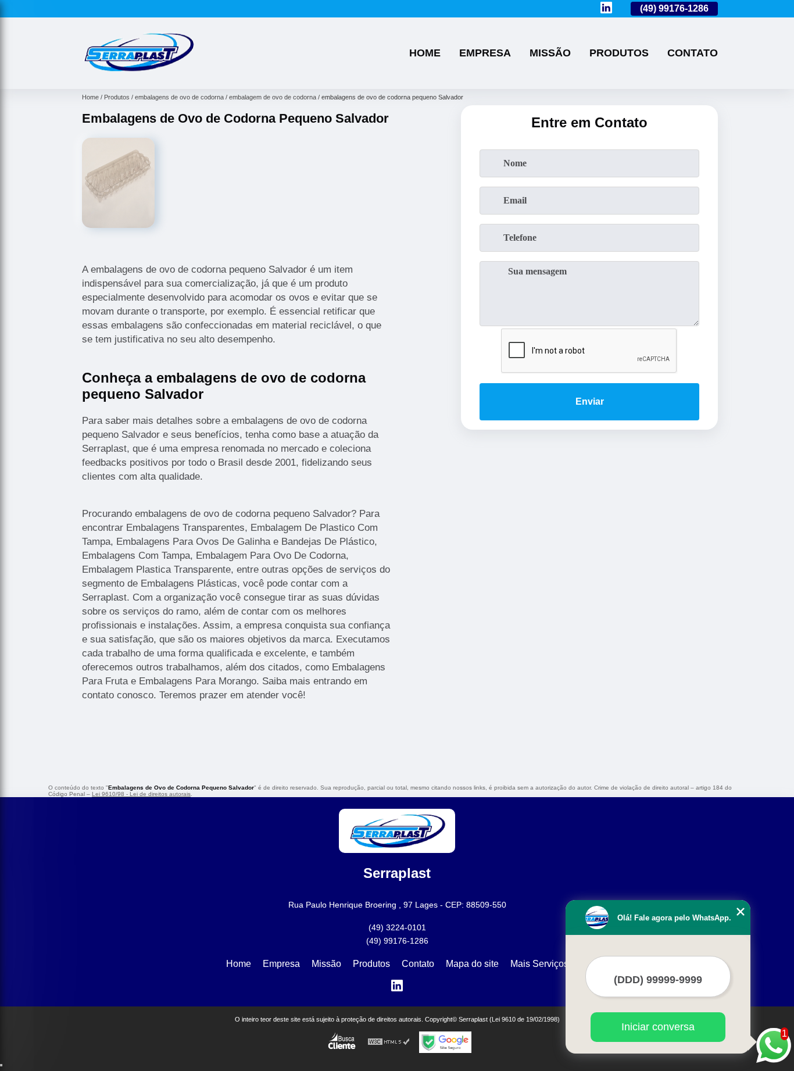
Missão (550, 53)
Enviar (589, 401)
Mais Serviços (539, 964)
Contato (692, 53)
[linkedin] (606, 8)
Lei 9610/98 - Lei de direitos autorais (141, 794)
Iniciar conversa (658, 1027)
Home (425, 53)
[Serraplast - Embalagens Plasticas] (138, 74)
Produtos (619, 53)
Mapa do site (472, 964)
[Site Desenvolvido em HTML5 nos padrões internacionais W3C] (388, 1042)
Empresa (485, 53)
